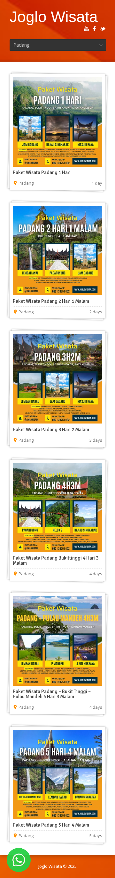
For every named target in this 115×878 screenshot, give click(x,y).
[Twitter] (102, 28)
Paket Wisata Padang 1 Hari (42, 172)
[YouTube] (86, 28)
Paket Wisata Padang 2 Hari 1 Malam (51, 301)
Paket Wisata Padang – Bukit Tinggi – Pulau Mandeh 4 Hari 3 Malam (52, 694)
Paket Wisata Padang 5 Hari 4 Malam (51, 825)
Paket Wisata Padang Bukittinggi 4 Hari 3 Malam (55, 560)
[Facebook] (94, 28)
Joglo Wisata (54, 16)
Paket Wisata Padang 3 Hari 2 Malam (51, 429)
